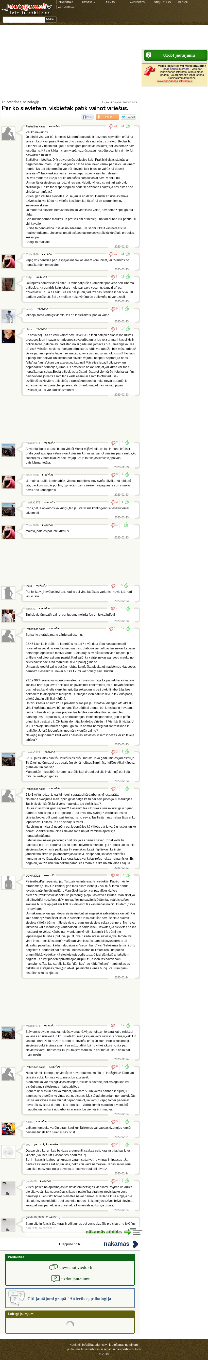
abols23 (31, 608)
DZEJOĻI (183, 2)
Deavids (117, 102)
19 (122, 276)
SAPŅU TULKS (162, 2)
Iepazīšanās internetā (176, 68)
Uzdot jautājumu (179, 55)
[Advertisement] (104, 60)
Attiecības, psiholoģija (23, 102)
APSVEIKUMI (89, 2)
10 (115, 253)
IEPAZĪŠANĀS (65, 2)
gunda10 (31, 1181)
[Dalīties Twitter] (128, 117)
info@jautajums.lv (94, 1345)
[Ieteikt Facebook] (87, 117)
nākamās (116, 1243)
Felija (29, 277)
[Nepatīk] (115, 586)
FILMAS (110, 2)
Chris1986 (32, 254)
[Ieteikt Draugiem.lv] (107, 117)
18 (122, 125)
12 (122, 628)
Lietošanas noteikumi (123, 1345)
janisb (29, 309)
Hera (29, 329)
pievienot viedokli (75, 1267)
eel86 (29, 1121)
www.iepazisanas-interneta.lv (175, 81)
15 (115, 125)
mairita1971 (33, 443)
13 (122, 608)
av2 (28, 1144)
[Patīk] (124, 525)
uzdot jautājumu (76, 1278)
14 (122, 328)
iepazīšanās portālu (117, 1349)
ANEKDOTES (137, 2)
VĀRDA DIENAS (66, 7)
